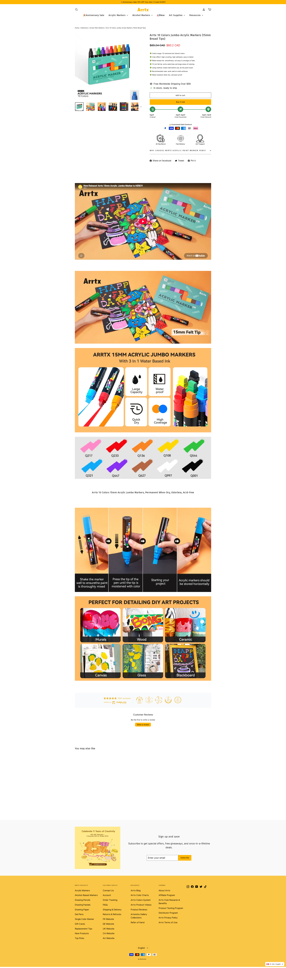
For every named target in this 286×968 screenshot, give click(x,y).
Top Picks (79, 938)
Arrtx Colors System (141, 900)
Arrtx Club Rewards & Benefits (169, 902)
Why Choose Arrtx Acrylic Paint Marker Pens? (178, 150)
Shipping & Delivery (112, 909)
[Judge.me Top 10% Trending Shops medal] (177, 700)
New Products (82, 933)
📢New (161, 15)
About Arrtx (164, 890)
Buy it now (180, 102)
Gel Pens (79, 914)
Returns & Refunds (112, 914)
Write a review (143, 724)
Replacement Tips (83, 928)
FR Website (108, 919)
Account (107, 895)
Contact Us (108, 890)
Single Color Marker (84, 919)
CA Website (108, 933)
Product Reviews (139, 909)
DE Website (108, 924)
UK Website (108, 928)
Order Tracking (110, 900)
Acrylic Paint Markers (97, 28)
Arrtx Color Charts (140, 895)
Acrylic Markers (117, 15)
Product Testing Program (171, 908)
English (141, 948)
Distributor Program (168, 913)
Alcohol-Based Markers (86, 895)
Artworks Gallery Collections (139, 916)
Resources (195, 15)
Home (77, 28)
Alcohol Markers (141, 15)
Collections (84, 28)
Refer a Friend (138, 922)
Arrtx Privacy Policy (168, 917)
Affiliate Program (167, 895)
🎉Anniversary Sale (93, 15)
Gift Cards (80, 924)
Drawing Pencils (82, 900)
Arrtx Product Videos (141, 905)
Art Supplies (176, 15)
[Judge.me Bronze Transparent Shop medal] (158, 700)
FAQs (105, 905)
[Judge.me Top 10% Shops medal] (168, 700)
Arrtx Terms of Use (168, 922)
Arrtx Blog (136, 890)
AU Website (108, 938)
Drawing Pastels (82, 905)
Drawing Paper (82, 909)
